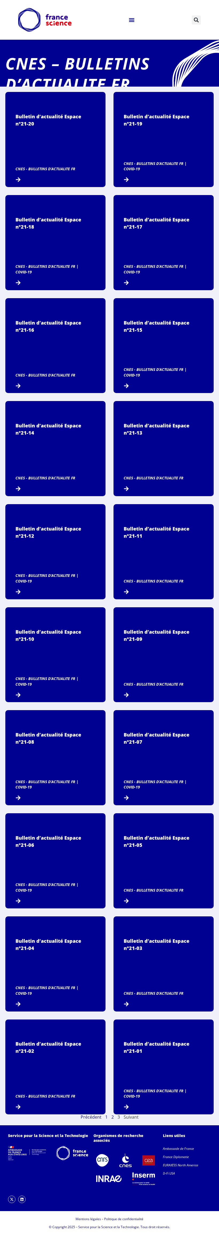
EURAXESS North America (180, 1165)
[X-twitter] (11, 1199)
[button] (131, 19)
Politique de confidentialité (123, 1219)
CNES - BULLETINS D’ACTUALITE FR (45, 168)
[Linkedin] (22, 1199)
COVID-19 (132, 168)
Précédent (91, 1117)
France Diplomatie (176, 1157)
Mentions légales (88, 1219)
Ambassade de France (178, 1148)
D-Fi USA (169, 1173)
